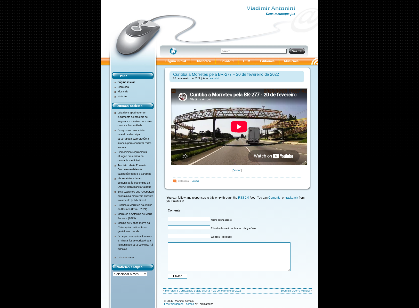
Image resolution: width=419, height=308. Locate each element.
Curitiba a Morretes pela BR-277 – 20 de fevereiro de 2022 (226, 74)
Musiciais (291, 61)
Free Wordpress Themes (179, 303)
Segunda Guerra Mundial (295, 290)
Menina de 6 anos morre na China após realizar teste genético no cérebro (134, 227)
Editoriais (267, 61)
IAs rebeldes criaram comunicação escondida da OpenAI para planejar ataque (134, 182)
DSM (246, 61)
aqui (131, 257)
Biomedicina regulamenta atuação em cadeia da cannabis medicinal (132, 156)
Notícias (122, 96)
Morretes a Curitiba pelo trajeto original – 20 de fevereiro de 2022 (203, 290)
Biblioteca (203, 61)
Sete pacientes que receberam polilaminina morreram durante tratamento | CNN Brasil (136, 196)
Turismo (194, 181)
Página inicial (175, 61)
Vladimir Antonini (271, 8)
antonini (214, 78)
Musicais (123, 91)
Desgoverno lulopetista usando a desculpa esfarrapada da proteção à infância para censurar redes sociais (135, 139)
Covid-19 (227, 61)
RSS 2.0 (243, 197)
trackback (291, 197)
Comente (274, 197)
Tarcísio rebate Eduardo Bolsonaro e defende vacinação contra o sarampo (134, 169)
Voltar (237, 170)
